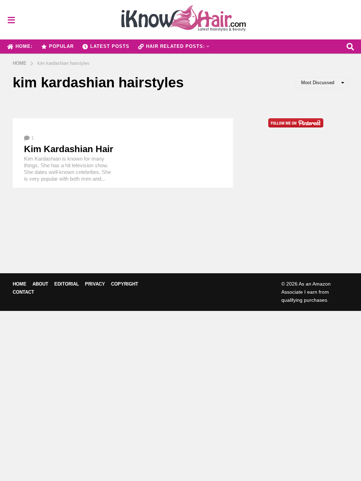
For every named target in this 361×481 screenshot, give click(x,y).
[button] (11, 20)
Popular (61, 46)
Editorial (66, 284)
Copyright (124, 284)
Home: (24, 46)
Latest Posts (109, 46)
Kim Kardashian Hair (68, 149)
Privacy (95, 284)
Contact (23, 292)
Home (19, 284)
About (40, 284)
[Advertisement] (296, 212)
